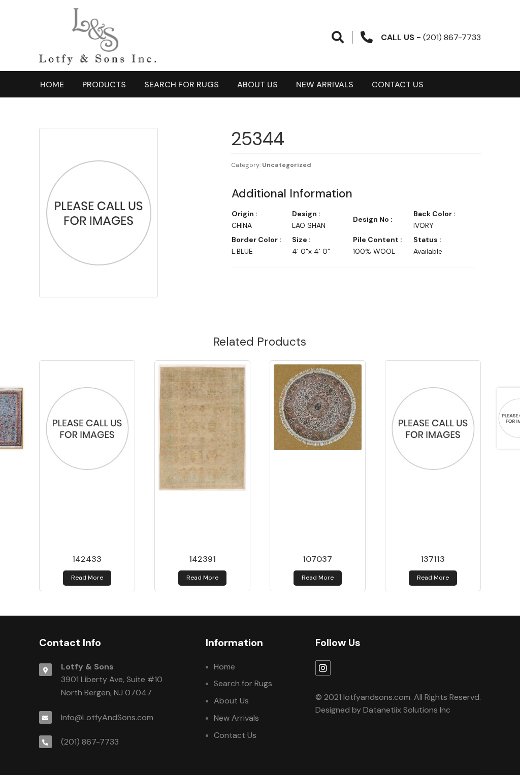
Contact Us (398, 84)
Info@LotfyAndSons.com (107, 717)
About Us (257, 84)
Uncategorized (286, 165)
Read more (87, 578)
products (104, 84)
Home (52, 84)
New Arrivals (324, 84)
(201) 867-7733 (90, 741)
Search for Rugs (181, 84)
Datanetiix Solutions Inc (406, 709)
